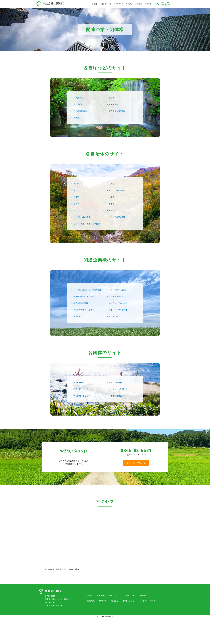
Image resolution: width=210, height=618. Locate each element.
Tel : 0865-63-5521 (53, 602)
